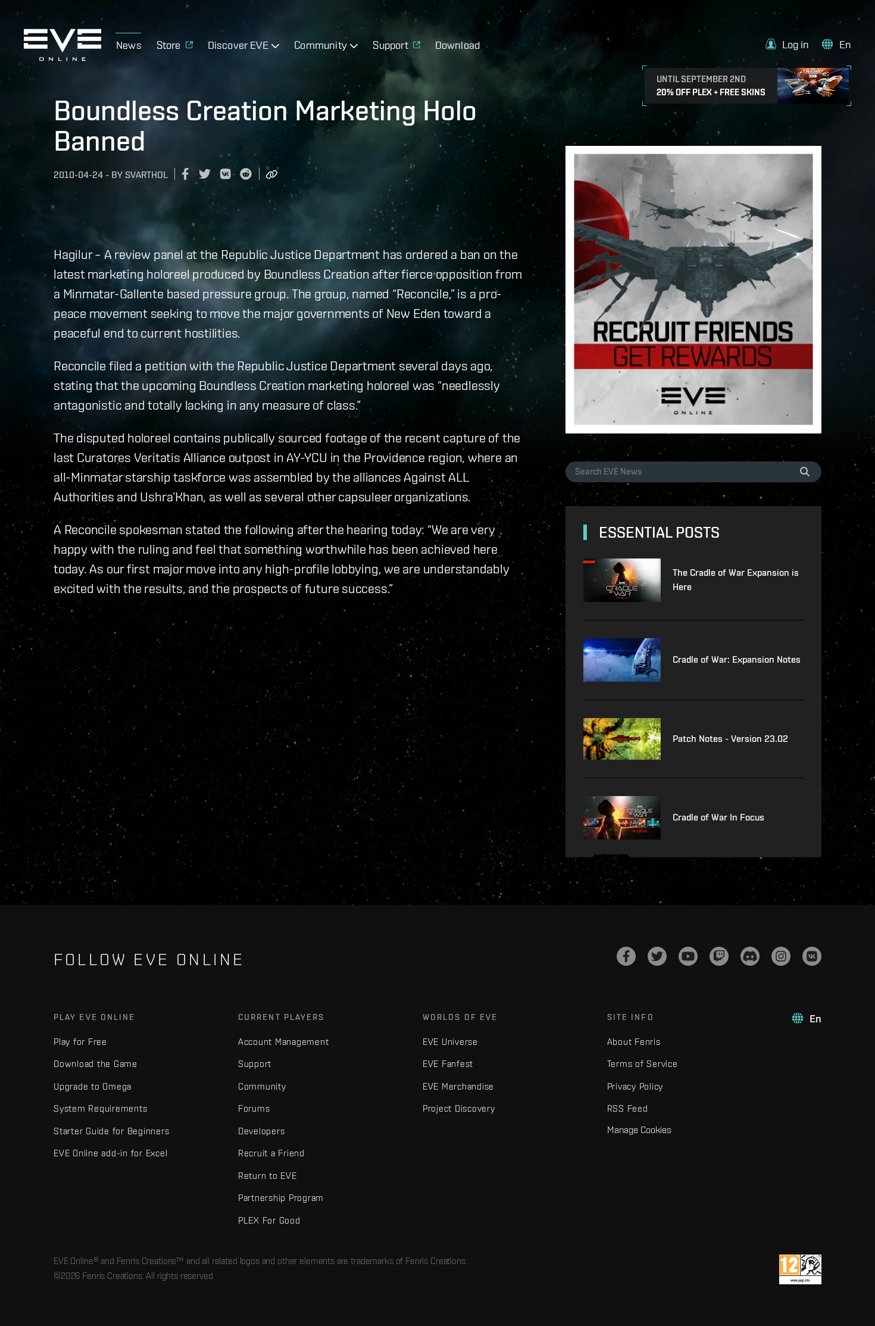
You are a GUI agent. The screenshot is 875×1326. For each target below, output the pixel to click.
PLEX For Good (269, 1220)
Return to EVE (267, 1176)
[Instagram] (780, 956)
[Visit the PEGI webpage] (800, 1269)
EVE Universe (450, 1042)
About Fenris (634, 1042)
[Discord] (750, 956)
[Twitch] (719, 956)
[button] (787, 44)
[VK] (811, 956)
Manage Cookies (639, 1129)
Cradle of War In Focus (718, 817)
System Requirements (100, 1108)
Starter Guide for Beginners (111, 1131)
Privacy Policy (635, 1086)
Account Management (283, 1042)
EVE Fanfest (448, 1064)
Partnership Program (281, 1198)
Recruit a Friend (271, 1153)
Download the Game (96, 1064)
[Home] (62, 57)
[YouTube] (688, 956)
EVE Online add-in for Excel (110, 1153)
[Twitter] (657, 956)
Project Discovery (459, 1108)
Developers (261, 1131)
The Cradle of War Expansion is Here (736, 579)
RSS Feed (627, 1108)
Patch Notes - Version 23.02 (730, 738)
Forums (254, 1108)
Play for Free (80, 1042)
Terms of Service (642, 1064)
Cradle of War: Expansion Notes (737, 659)
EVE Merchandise (458, 1086)
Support (254, 1064)
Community (262, 1086)
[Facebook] (626, 956)
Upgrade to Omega (93, 1086)
